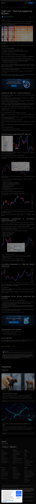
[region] (11, 496)
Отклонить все (18, 495)
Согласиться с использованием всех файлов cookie (18, 492)
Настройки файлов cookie (18, 498)
